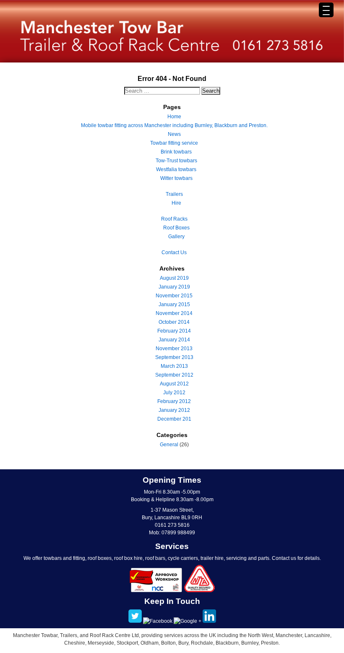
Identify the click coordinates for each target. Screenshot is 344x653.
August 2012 (174, 384)
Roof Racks (174, 219)
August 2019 (174, 278)
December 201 (174, 419)
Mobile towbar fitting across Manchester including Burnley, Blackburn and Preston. (174, 125)
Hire (176, 203)
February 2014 (174, 331)
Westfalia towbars (176, 169)
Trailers (174, 194)
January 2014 (174, 340)
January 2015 (174, 304)
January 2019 (174, 287)
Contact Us (174, 252)
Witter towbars (176, 178)
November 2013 (174, 348)
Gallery (176, 236)
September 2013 (174, 357)
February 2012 (174, 401)
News (174, 134)
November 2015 (174, 296)
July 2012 (174, 392)
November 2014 (174, 313)
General (169, 444)
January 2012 (174, 410)
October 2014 (174, 322)
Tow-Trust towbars (176, 161)
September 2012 (174, 375)
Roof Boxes (176, 228)
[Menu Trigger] (326, 10)
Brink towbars (176, 152)
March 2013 (174, 366)
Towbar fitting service (174, 143)
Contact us (284, 558)
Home (174, 117)
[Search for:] (162, 91)
